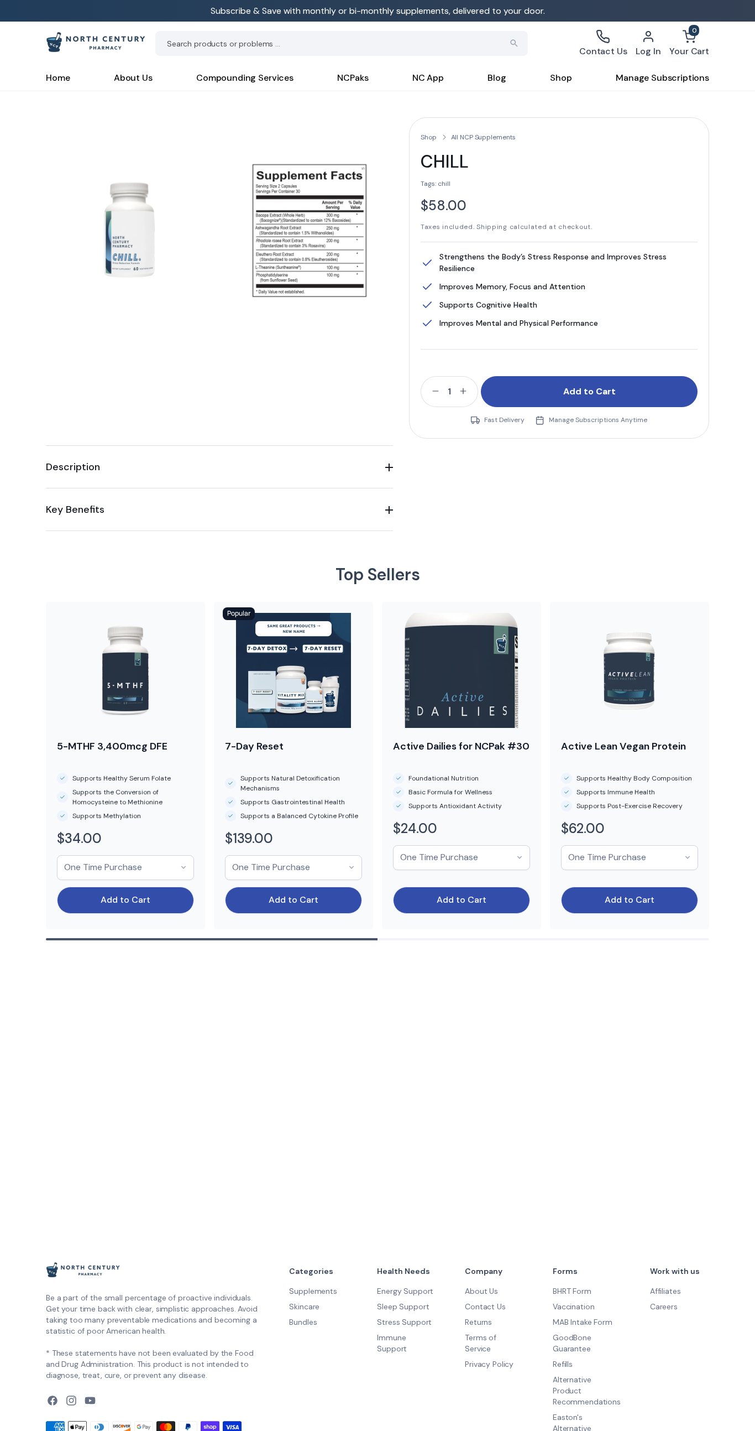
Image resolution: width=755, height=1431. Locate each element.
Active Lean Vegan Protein (623, 746)
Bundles (303, 1322)
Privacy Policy (489, 1364)
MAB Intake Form (582, 1322)
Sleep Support (403, 1307)
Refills (563, 1364)
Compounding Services (244, 78)
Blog (496, 78)
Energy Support (405, 1291)
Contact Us (485, 1307)
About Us (133, 78)
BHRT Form (572, 1291)
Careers (664, 1307)
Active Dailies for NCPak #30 (461, 746)
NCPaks (352, 78)
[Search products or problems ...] (514, 43)
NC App (428, 78)
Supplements (313, 1291)
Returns (478, 1322)
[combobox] (341, 43)
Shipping (491, 226)
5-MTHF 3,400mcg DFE (112, 746)
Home (58, 78)
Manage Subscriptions (662, 78)
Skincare (304, 1307)
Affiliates (665, 1291)
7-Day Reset (254, 746)
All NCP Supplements (483, 137)
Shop (561, 78)
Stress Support (404, 1322)
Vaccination (573, 1307)
